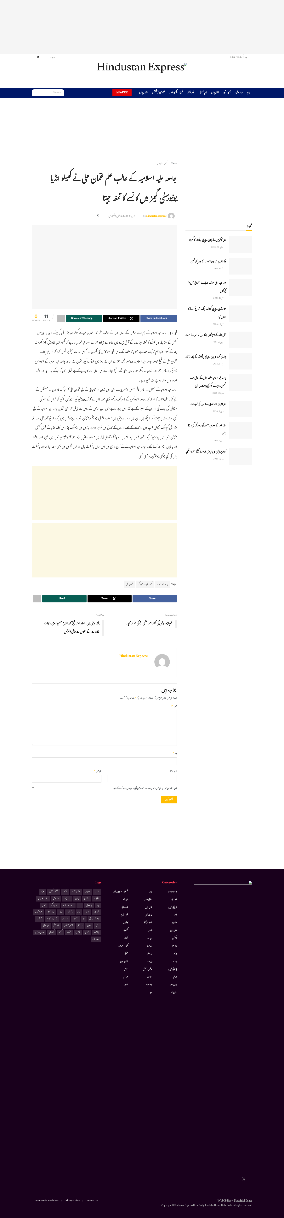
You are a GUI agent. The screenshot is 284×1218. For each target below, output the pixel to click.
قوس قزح (124, 915)
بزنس (175, 954)
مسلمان (39, 919)
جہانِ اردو (173, 985)
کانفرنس (125, 923)
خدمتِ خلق (148, 915)
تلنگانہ (79, 905)
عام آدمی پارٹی (94, 919)
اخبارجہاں (215, 93)
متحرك (126, 954)
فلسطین (75, 919)
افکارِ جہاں (143, 93)
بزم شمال (203, 93)
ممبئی (97, 926)
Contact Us (92, 1200)
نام (175, 754)
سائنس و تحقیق (147, 969)
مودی (89, 926)
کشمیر (60, 932)
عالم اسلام (149, 985)
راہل (60, 912)
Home (174, 164)
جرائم (175, 977)
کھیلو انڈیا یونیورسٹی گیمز (145, 584)
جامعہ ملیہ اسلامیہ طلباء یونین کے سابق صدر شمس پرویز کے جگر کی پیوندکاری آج (208, 382)
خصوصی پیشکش (158, 93)
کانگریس (78, 932)
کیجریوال (51, 932)
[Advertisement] (142, 27)
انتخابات (96, 899)
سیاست (149, 977)
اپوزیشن (86, 899)
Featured (172, 892)
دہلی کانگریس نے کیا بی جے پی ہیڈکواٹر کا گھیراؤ (207, 240)
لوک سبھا (65, 919)
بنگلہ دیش (56, 899)
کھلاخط (126, 938)
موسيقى (126, 969)
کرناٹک (69, 932)
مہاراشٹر (80, 926)
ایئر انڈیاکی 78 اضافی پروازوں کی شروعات (208, 405)
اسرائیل (87, 892)
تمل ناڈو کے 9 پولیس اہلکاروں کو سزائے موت (205, 336)
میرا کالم (125, 977)
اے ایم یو (67, 899)
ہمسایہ (126, 985)
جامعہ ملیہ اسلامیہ (162, 584)
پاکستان (87, 932)
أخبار (175, 915)
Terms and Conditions (46, 1200)
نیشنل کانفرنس (68, 926)
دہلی (78, 912)
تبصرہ (174, 707)
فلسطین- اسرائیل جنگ (120, 892)
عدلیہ (150, 993)
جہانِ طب (173, 993)
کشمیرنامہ (125, 931)
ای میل (97, 771)
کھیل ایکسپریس (176, 93)
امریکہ (42, 892)
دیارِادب (149, 962)
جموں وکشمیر (54, 905)
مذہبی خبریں (124, 962)
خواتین (87, 912)
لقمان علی (129, 584)
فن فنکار (190, 93)
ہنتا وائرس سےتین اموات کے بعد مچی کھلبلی (208, 262)
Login (52, 57)
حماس (44, 905)
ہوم (248, 92)
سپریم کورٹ (38, 912)
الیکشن (174, 938)
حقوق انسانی (148, 900)
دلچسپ (150, 931)
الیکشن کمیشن (53, 892)
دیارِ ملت (149, 946)
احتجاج (97, 892)
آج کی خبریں (172, 907)
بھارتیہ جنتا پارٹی (43, 899)
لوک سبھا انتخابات (52, 919)
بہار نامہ (174, 962)
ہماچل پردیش (39, 932)
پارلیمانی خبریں (172, 969)
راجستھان (70, 912)
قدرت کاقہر (124, 907)
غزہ (83, 919)
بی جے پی (89, 905)
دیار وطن (239, 93)
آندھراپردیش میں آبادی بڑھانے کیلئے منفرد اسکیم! (205, 452)
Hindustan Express (156, 216)
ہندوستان (96, 939)
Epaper (122, 92)
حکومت (96, 912)
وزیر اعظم (56, 926)
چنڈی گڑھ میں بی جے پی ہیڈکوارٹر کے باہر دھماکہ (205, 357)
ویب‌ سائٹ (173, 771)
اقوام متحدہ (76, 892)
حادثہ (150, 892)
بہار (98, 905)
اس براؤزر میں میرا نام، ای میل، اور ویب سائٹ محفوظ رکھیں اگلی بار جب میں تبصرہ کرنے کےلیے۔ (145, 788)
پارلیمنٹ (96, 932)
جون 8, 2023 (128, 216)
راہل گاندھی (50, 912)
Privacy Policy (72, 1200)
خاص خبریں (148, 907)
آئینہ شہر (226, 93)
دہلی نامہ (149, 938)
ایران (77, 899)
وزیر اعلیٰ (46, 926)
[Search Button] (35, 92)
